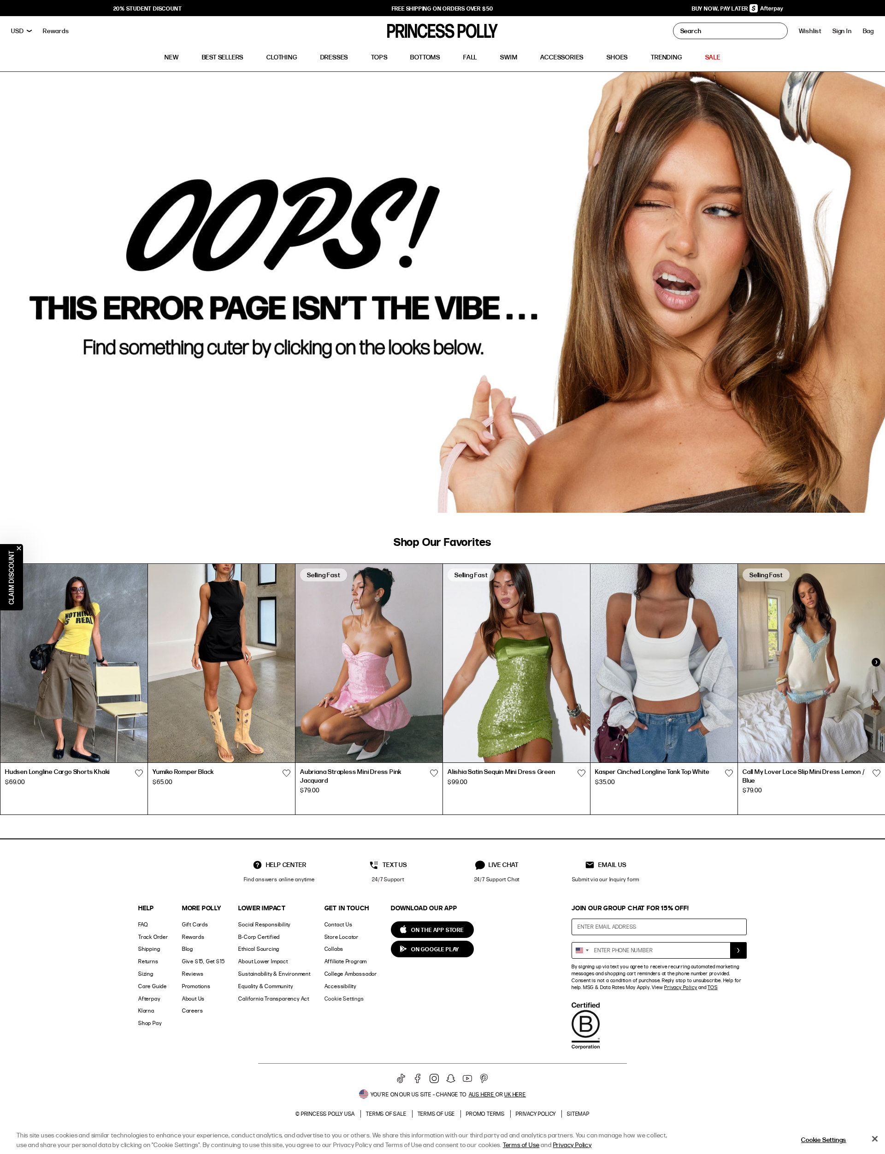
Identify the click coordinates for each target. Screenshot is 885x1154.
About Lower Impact (263, 961)
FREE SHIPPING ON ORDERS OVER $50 (443, 8)
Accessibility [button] (340, 986)
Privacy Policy (680, 987)
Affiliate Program (345, 961)
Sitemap (578, 1113)
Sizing (145, 973)
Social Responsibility (264, 924)
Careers (192, 1010)
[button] (868, 30)
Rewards (193, 936)
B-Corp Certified (259, 936)
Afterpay (149, 998)
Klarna (146, 1010)
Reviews (193, 973)
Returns (148, 961)
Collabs (334, 948)
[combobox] (581, 950)
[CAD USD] (21, 31)
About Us (193, 998)
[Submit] (738, 950)
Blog (187, 948)
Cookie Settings (344, 998)
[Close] (875, 1139)
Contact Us (338, 924)
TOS (712, 987)
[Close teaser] (19, 548)
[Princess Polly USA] (442, 31)
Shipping (149, 948)
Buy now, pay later (720, 8)
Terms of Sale (386, 1113)
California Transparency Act (273, 998)
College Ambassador (350, 973)
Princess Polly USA (328, 1113)
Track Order (153, 936)
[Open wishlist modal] (138, 773)
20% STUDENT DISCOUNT (147, 8)
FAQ (143, 924)
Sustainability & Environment (274, 973)
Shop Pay (149, 1022)
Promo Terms (485, 1113)
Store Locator (341, 936)
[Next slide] (875, 662)
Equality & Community (265, 986)
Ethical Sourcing (258, 948)
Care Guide (152, 986)
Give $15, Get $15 (203, 961)
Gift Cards (195, 924)
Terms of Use (436, 1113)
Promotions (196, 986)
